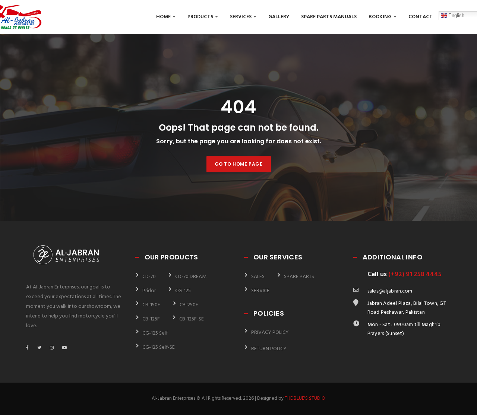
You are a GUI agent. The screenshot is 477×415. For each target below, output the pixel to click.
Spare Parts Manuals (329, 17)
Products (200, 17)
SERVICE (260, 291)
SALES (258, 276)
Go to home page (239, 164)
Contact (420, 17)
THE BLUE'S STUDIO (305, 398)
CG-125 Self (155, 333)
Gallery (278, 17)
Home (164, 17)
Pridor (149, 291)
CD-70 (149, 276)
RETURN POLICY (269, 349)
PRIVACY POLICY (270, 332)
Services (241, 17)
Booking (381, 17)
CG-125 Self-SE (158, 347)
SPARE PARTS (299, 276)
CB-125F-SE (191, 319)
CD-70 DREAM (190, 276)
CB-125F (151, 319)
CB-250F (189, 305)
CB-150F (151, 305)
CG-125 (183, 291)
